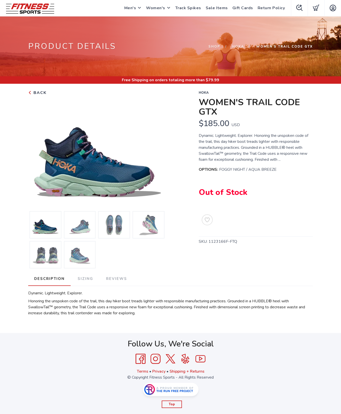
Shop (214, 46)
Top (172, 404)
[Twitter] (170, 358)
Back (39, 92)
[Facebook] (140, 358)
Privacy (159, 371)
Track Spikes (188, 8)
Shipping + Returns (187, 371)
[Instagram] (155, 358)
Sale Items (217, 8)
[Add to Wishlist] (207, 219)
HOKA (238, 46)
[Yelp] (185, 358)
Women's (155, 8)
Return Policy (271, 8)
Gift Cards (242, 8)
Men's (130, 8)
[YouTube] (200, 358)
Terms (142, 371)
